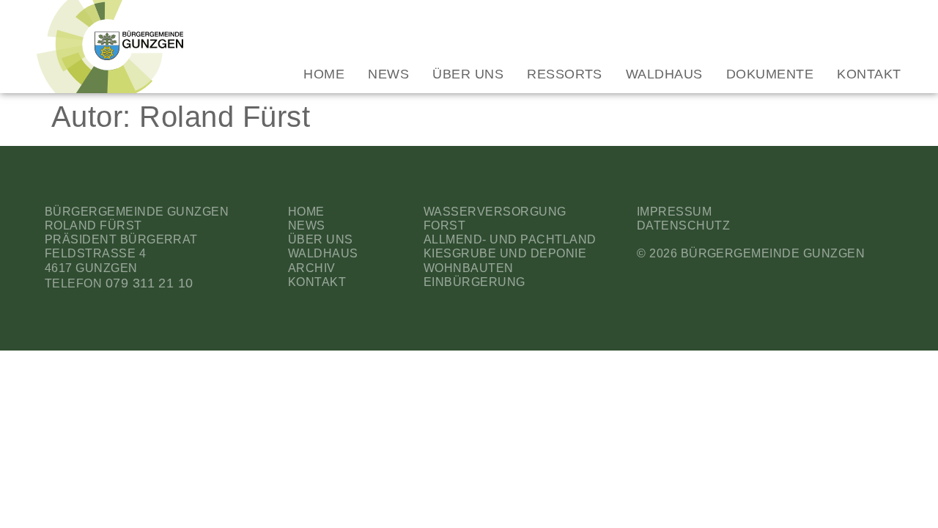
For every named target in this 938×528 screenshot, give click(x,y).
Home (323, 74)
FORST (444, 225)
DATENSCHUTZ (683, 225)
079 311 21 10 (149, 283)
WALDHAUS (323, 253)
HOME (306, 211)
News (388, 74)
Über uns (467, 74)
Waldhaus (664, 74)
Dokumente (769, 74)
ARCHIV (312, 268)
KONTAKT (317, 282)
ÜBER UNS (320, 239)
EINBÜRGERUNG (474, 282)
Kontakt (869, 74)
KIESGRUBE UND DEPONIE (505, 253)
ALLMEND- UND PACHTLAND (510, 239)
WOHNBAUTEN (469, 268)
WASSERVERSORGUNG (495, 211)
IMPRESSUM (674, 211)
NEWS (306, 225)
